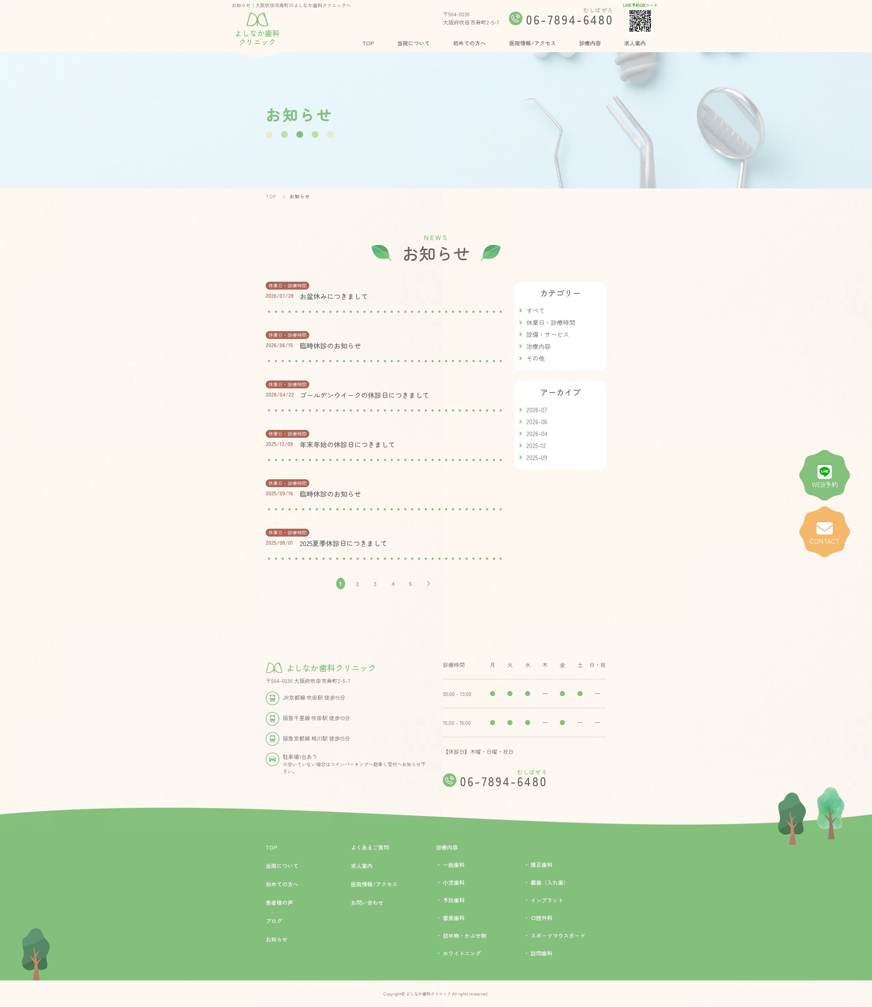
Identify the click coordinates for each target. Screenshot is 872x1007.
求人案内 (635, 43)
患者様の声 (279, 902)
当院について (413, 43)
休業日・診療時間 (550, 322)
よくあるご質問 (370, 847)
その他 (535, 358)
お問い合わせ (367, 902)
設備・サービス (547, 334)
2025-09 (536, 457)
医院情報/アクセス (532, 43)
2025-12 (536, 445)
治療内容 (538, 346)
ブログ (274, 921)
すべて (535, 310)
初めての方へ (469, 43)
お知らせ (276, 939)
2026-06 (536, 421)
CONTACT (825, 541)
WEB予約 (825, 484)
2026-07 (536, 409)
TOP (368, 43)
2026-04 (536, 433)
